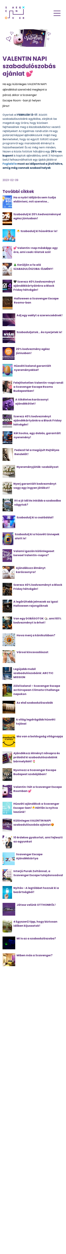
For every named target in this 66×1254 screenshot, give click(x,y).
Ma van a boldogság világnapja (40, 736)
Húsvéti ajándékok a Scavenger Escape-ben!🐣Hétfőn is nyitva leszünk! (36, 808)
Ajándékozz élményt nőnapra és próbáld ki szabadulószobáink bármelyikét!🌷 (36, 757)
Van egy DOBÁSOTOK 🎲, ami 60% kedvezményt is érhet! (37, 621)
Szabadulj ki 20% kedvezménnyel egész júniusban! (37, 216)
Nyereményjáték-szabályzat (38, 467)
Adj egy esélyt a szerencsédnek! (40, 315)
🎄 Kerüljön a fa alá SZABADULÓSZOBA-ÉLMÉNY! (33, 267)
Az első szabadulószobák (35, 703)
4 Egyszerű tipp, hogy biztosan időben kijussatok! (35, 924)
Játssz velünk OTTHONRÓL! (36, 905)
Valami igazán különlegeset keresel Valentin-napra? (33, 553)
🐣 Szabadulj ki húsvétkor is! (37, 231)
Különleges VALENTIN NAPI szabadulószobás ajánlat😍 (33, 823)
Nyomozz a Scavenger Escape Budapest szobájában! (34, 772)
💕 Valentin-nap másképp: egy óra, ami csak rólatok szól (35, 250)
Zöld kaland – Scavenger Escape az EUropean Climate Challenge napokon (36, 690)
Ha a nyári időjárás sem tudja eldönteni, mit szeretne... (34, 199)
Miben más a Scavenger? (34, 955)
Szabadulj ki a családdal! (35, 517)
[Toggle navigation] (57, 13)
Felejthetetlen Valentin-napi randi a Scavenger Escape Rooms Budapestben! (38, 387)
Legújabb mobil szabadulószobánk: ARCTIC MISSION (33, 673)
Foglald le (10, 164)
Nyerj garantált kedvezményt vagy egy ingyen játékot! (34, 486)
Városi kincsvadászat (32, 652)
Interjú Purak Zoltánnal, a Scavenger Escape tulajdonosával (38, 873)
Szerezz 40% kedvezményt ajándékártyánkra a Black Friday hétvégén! (37, 420)
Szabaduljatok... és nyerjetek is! (39, 332)
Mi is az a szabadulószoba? (36, 938)
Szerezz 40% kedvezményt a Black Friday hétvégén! (37, 587)
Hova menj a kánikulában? (36, 635)
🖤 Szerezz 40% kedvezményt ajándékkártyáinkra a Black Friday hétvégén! (34, 286)
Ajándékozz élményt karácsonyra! (31, 570)
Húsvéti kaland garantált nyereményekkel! (32, 368)
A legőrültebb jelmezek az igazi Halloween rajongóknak (35, 604)
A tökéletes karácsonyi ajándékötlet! (31, 402)
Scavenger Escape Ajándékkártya (29, 856)
